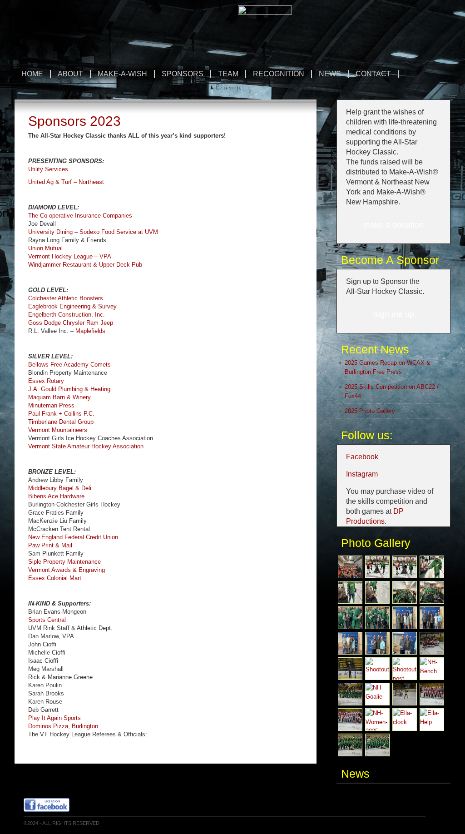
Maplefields (90, 331)
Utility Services (48, 169)
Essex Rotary (46, 380)
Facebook (362, 457)
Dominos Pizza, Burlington (63, 726)
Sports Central (47, 619)
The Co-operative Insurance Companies (80, 215)
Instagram (362, 474)
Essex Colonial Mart (54, 578)
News (330, 74)
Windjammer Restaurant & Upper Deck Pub (85, 264)
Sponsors (179, 74)
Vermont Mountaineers (57, 430)
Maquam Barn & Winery (59, 397)
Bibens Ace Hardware (56, 496)
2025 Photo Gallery (370, 410)
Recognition (275, 74)
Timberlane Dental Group (61, 421)
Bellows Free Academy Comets (69, 364)
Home (32, 74)
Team (224, 74)
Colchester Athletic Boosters (65, 298)
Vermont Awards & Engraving (66, 569)
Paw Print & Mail (50, 545)
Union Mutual (45, 248)
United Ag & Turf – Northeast (66, 182)
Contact (373, 74)
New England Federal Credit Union (73, 537)
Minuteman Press (51, 405)
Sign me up (393, 314)
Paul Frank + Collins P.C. (61, 413)
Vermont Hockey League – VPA (69, 256)
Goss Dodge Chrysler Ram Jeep (70, 322)
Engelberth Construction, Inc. (66, 314)
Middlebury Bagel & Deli (59, 488)
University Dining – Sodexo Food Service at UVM (93, 231)
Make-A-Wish (122, 74)
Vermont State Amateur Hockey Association (85, 446)
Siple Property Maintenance (64, 561)
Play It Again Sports (54, 718)
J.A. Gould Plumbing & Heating (69, 389)
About (67, 74)
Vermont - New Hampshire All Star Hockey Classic (126, 26)
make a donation (393, 224)
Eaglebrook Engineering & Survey (72, 306)
